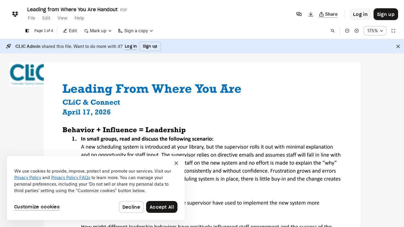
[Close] (398, 46)
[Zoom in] (356, 30)
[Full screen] (393, 30)
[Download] (311, 14)
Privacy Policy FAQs (70, 177)
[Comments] (299, 14)
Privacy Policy (27, 177)
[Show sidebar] (27, 30)
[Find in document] (332, 30)
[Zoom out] (347, 30)
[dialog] (96, 188)
